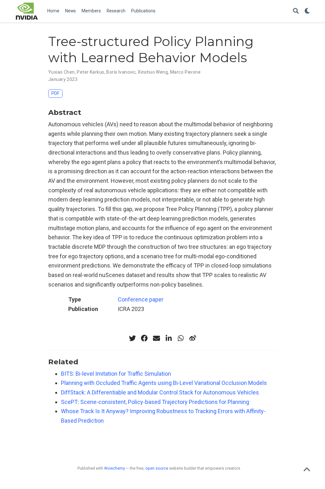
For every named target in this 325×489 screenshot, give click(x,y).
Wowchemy (114, 468)
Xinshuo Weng (153, 72)
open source (156, 468)
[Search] (296, 11)
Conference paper (140, 299)
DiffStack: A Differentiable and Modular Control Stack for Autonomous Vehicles (160, 392)
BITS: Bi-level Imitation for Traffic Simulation (116, 373)
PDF (55, 93)
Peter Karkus (90, 72)
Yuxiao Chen (61, 72)
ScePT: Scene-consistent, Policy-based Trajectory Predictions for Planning (155, 402)
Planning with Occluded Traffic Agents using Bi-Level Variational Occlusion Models (164, 383)
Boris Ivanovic (121, 72)
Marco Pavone (185, 72)
